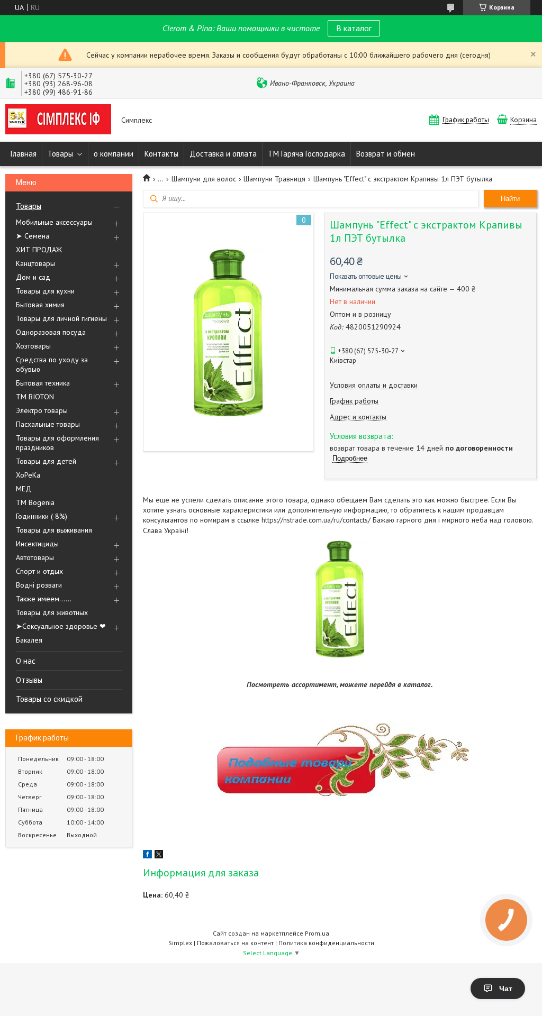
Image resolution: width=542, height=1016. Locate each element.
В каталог (354, 28)
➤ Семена (32, 236)
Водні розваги (39, 585)
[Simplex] (58, 120)
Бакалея (29, 640)
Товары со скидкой (49, 699)
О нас (25, 661)
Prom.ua (317, 933)
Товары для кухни (45, 291)
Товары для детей (46, 461)
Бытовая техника (43, 383)
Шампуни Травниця (274, 179)
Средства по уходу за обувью (52, 364)
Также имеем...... (43, 598)
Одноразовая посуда (51, 332)
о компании (113, 154)
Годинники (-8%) (41, 516)
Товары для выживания (54, 530)
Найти (510, 199)
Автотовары (35, 557)
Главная (24, 154)
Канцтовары (35, 263)
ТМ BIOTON (35, 396)
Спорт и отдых (39, 571)
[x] (159, 856)
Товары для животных (52, 612)
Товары (60, 154)
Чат (505, 988)
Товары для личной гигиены (61, 318)
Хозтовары (33, 346)
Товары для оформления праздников (57, 442)
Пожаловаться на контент (235, 943)
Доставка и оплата (223, 154)
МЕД (23, 488)
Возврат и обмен (385, 154)
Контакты (161, 154)
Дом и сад (33, 277)
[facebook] (147, 856)
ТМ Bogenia (35, 502)
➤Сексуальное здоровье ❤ (61, 626)
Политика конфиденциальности (326, 943)
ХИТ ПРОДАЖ (39, 249)
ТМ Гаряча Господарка (306, 154)
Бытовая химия (40, 304)
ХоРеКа (28, 475)
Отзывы (29, 680)
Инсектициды (37, 543)
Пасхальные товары (48, 424)
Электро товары (42, 410)
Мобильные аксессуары (54, 222)
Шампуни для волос (203, 179)
